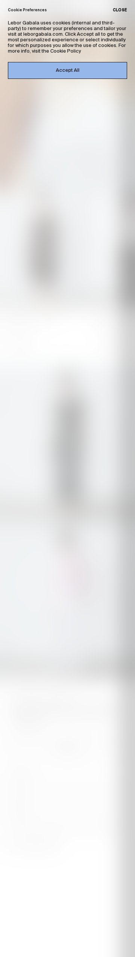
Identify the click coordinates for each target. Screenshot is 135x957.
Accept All (68, 70)
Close (120, 10)
